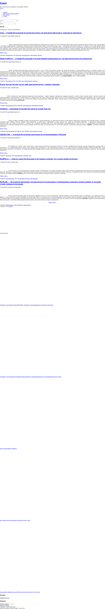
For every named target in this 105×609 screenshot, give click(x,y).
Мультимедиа (9, 55)
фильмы (40, 55)
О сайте (5, 16)
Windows (27, 131)
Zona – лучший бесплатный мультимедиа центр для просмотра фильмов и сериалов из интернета (41, 33)
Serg (9, 36)
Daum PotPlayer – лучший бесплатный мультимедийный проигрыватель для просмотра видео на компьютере (46, 59)
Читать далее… (4, 52)
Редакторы (8, 155)
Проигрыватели (10, 105)
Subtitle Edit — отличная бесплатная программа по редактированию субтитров (33, 134)
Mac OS (19, 131)
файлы (40, 131)
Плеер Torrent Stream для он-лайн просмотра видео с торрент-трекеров (30, 84)
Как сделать (6, 15)
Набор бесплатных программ (10, 13)
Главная (5, 12)
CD (17, 81)
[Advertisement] (46, 219)
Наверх (2, 605)
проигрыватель (26, 55)
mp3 (23, 81)
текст (30, 155)
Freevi (3, 3)
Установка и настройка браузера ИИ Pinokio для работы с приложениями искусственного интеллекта (26, 305)
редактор (25, 155)
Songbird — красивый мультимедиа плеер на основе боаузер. (25, 109)
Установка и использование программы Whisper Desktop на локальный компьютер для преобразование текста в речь (30, 376)
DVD (19, 81)
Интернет (18, 55)
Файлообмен (33, 55)
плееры (27, 178)
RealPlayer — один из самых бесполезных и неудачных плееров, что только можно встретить (39, 159)
